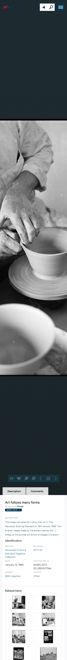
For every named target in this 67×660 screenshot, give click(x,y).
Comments (37, 491)
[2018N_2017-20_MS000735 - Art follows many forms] (18, 602)
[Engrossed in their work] (18, 636)
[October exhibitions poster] (48, 636)
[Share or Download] (11, 478)
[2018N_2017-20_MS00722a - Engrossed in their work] (48, 619)
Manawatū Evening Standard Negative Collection (15, 553)
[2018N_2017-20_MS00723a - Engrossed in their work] (18, 619)
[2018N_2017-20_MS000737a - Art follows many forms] (48, 602)
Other (37, 575)
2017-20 (38, 549)
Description (14, 491)
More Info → (13, 510)
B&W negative (12, 575)
